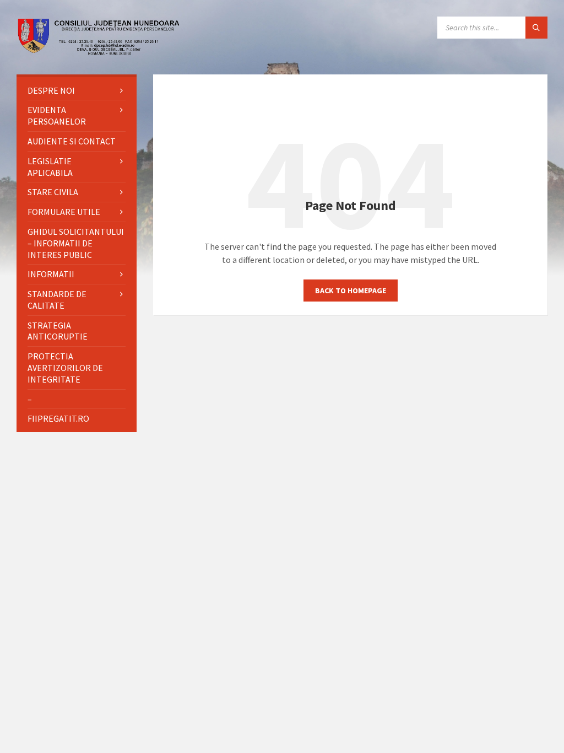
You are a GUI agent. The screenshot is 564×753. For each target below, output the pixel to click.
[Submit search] (536, 28)
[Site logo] (99, 52)
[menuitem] (77, 90)
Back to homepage (350, 290)
